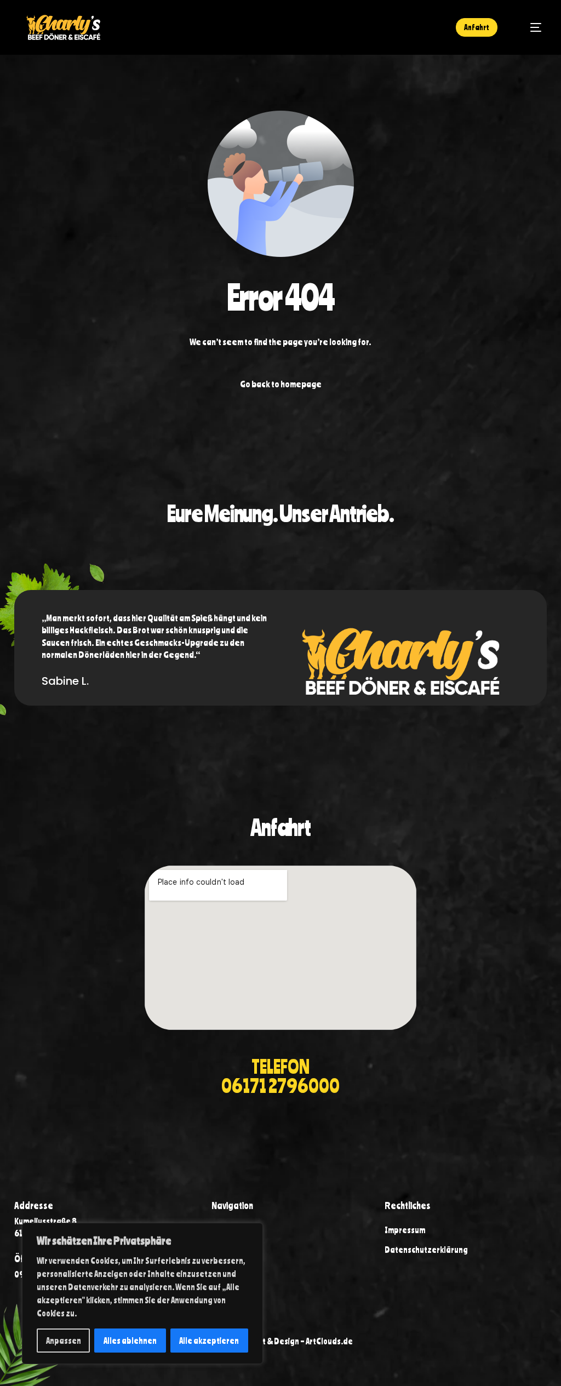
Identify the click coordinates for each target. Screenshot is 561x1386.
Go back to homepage (281, 384)
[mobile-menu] (530, 27)
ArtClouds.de (329, 1341)
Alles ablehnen (130, 1340)
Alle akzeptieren (209, 1340)
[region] (142, 1293)
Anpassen (63, 1340)
